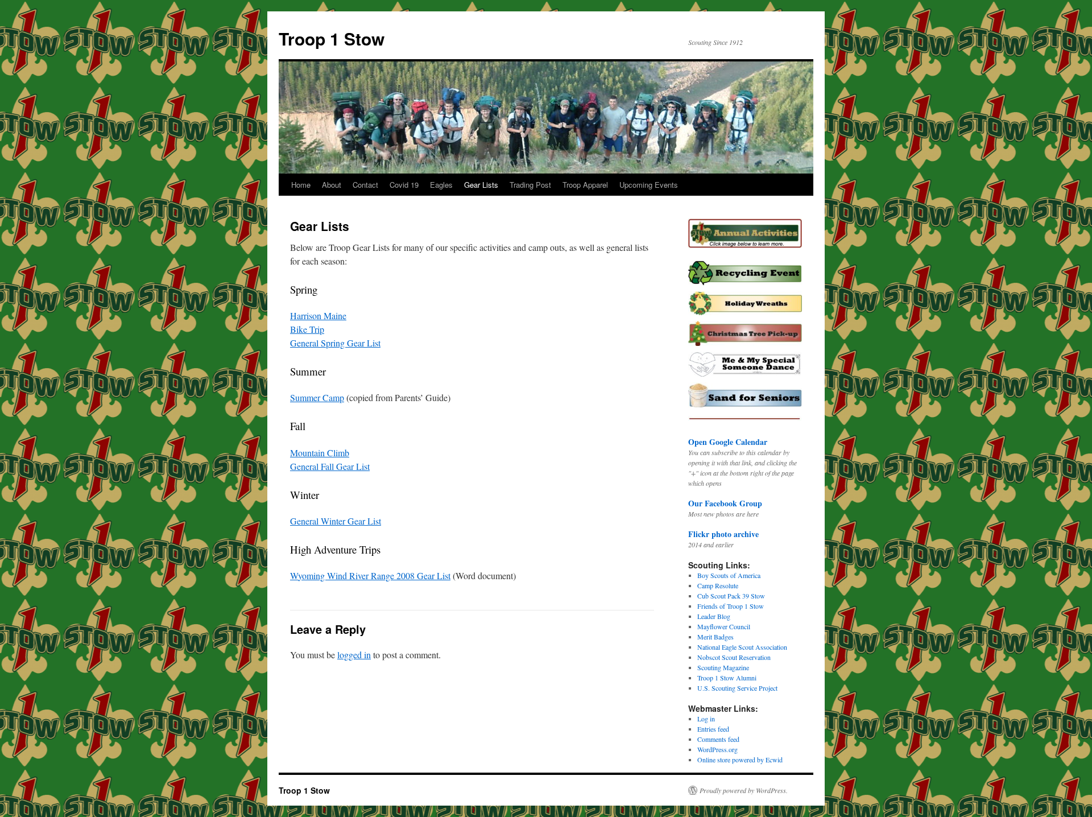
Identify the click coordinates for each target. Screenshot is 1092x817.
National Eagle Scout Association (742, 646)
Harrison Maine (318, 315)
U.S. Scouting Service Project (737, 687)
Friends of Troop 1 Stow (730, 605)
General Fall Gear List (330, 466)
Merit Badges (715, 636)
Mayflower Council (723, 626)
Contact (365, 184)
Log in (706, 718)
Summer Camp (317, 397)
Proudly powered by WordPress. (744, 790)
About (331, 184)
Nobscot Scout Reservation (734, 657)
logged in (354, 655)
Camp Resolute (717, 585)
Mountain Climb (319, 453)
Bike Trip (307, 329)
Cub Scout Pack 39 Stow (731, 595)
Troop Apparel (585, 184)
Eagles (441, 184)
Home (301, 184)
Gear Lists (481, 184)
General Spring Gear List (335, 343)
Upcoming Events (648, 184)
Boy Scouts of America (728, 575)
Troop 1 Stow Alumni (726, 677)
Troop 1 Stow (331, 38)
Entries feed (713, 728)
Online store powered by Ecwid (740, 759)
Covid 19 (404, 184)
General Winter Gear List (335, 521)
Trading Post (530, 184)
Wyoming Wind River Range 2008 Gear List (370, 575)
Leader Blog (713, 616)
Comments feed (718, 739)
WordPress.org (717, 749)
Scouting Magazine (723, 667)
